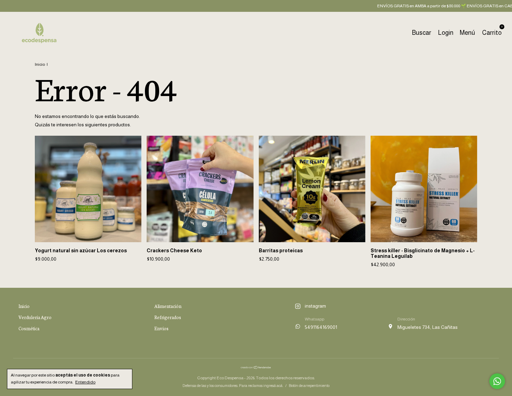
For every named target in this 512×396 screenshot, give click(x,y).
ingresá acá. (273, 385)
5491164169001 (321, 327)
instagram (315, 306)
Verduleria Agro (35, 317)
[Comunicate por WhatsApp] (497, 381)
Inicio (40, 64)
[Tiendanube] (256, 367)
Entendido (85, 382)
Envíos (161, 328)
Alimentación (167, 306)
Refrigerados (167, 317)
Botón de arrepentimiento (309, 385)
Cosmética (28, 328)
